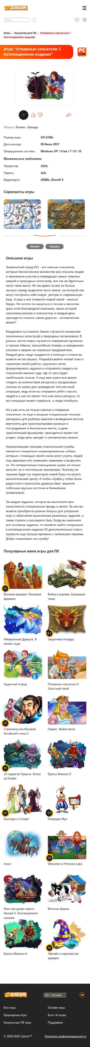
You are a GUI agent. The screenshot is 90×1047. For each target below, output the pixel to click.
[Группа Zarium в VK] (82, 995)
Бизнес (21, 127)
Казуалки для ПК (25, 33)
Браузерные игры (15, 1015)
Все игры (10, 1007)
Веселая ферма (58, 908)
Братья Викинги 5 (59, 774)
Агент (7, 864)
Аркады (33, 127)
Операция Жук (57, 816)
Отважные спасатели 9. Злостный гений (63, 686)
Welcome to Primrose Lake (65, 861)
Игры (7, 33)
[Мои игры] (77, 19)
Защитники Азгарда (61, 636)
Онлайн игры (56, 1007)
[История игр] (84, 19)
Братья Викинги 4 (15, 953)
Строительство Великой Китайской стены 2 (20, 728)
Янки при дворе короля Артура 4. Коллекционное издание (21, 913)
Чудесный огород (15, 684)
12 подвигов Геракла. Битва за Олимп (22, 773)
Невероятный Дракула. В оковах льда (20, 642)
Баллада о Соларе (16, 816)
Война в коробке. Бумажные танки (66, 597)
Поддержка (55, 1022)
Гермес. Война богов (61, 729)
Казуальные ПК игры (17, 1022)
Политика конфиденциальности (65, 1036)
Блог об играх (57, 1015)
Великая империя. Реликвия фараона (22, 594)
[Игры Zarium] (16, 7)
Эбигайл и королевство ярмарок (63, 953)
